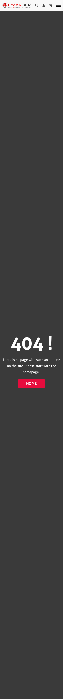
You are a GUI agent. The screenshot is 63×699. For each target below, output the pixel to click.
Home (31, 383)
